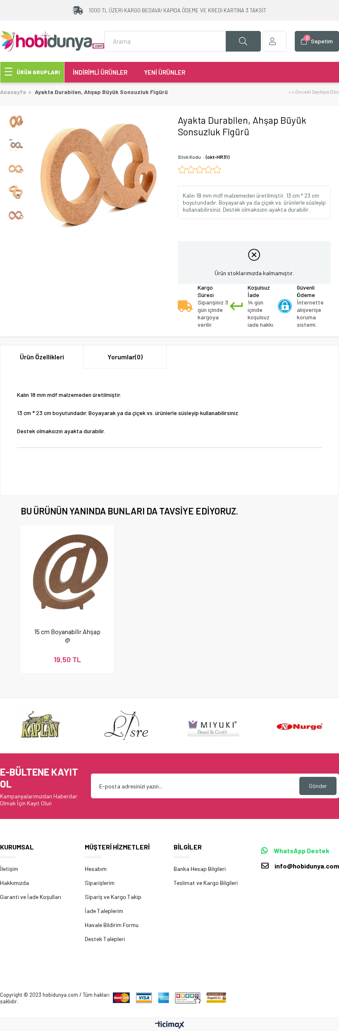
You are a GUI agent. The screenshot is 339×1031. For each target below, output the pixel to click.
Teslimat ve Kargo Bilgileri (206, 882)
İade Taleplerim (104, 910)
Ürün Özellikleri (42, 357)
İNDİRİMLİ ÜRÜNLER (100, 72)
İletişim (9, 868)
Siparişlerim (100, 882)
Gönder (318, 785)
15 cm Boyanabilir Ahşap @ (67, 635)
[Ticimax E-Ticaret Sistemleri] (169, 1025)
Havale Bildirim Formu (111, 924)
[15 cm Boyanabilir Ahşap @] (67, 572)
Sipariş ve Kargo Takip (113, 896)
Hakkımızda (14, 882)
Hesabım (96, 868)
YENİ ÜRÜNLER (164, 72)
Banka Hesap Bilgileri (200, 868)
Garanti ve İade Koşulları (30, 896)
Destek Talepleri (105, 938)
